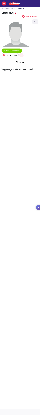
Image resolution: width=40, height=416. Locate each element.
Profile (13, 9)
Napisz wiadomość (13, 51)
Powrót (6, 9)
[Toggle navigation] (4, 3)
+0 (35, 22)
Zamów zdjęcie (11, 55)
